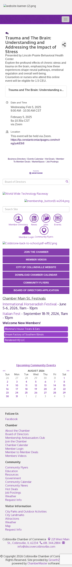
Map (8, 526)
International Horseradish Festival (30, 304)
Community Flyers (16, 467)
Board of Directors (17, 434)
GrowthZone (57, 560)
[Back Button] (6, 33)
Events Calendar (35, 159)
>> (68, 370)
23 (7, 392)
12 (36, 385)
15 (64, 385)
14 (54, 385)
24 (16, 392)
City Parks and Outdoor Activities (26, 511)
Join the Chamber (16, 441)
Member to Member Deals (21, 452)
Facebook (11, 419)
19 (36, 388)
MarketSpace (38, 161)
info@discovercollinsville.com (36, 546)
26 (35, 392)
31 (17, 396)
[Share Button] (64, 45)
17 (17, 388)
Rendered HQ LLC (15, 339)
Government (13, 478)
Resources (12, 474)
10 (17, 385)
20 (45, 388)
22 (64, 388)
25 (26, 392)
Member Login (14, 448)
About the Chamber (17, 430)
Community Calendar (18, 482)
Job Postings (52, 161)
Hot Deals (50, 159)
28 (54, 392)
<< (4, 370)
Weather (10, 496)
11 (26, 385)
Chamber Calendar (16, 445)
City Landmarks (14, 515)
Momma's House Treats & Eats (22, 328)
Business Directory (17, 159)
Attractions (12, 518)
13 (45, 385)
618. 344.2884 (51, 543)
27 (45, 392)
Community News (16, 485)
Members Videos (16, 456)
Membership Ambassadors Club (25, 437)
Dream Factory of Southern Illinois (24, 334)
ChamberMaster (37, 563)
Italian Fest (11, 313)
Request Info (13, 500)
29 (64, 392)
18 (26, 388)
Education (11, 471)
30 (7, 396)
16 (7, 388)
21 (55, 388)
